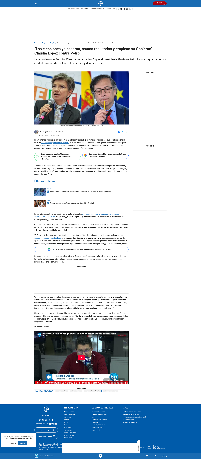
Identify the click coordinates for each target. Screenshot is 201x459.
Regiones (45, 43)
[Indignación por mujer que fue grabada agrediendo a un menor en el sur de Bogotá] (40, 192)
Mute (147, 456)
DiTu (65, 425)
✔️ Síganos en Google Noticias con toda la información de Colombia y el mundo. (83, 249)
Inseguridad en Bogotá (92, 391)
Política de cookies (128, 419)
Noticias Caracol (69, 412)
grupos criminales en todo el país (48, 238)
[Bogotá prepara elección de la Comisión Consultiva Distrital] (40, 203)
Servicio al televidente (98, 412)
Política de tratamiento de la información (134, 417)
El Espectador (68, 427)
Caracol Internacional (70, 432)
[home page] (100, 3)
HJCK (66, 422)
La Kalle (66, 419)
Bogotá (52, 43)
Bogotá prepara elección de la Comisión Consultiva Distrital (72, 203)
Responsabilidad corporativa (131, 414)
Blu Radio (37, 43)
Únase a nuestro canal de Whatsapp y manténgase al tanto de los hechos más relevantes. (56, 156)
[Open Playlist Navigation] (166, 456)
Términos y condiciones (130, 422)
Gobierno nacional (110, 391)
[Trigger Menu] (36, 3)
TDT (93, 417)
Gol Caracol (67, 417)
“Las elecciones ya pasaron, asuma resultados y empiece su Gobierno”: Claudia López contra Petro (86, 43)
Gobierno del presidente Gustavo (55, 143)
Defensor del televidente (99, 414)
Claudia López (76, 391)
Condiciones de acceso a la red (132, 412)
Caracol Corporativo (70, 435)
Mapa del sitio (96, 430)
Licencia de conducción (97, 9)
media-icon (100, 456)
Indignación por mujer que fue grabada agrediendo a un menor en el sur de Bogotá (80, 192)
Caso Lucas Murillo (82, 9)
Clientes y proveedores (98, 425)
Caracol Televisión (69, 414)
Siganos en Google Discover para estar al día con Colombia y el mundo (107, 155)
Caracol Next (68, 438)
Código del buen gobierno (99, 419)
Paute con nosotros (98, 427)
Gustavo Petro (61, 391)
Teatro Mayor (68, 430)
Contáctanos (96, 422)
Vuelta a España (110, 9)
